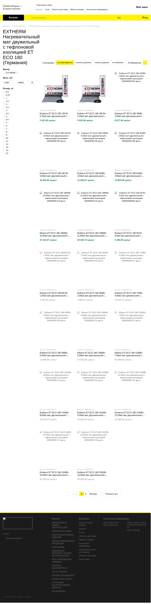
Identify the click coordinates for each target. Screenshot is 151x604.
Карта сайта (84, 559)
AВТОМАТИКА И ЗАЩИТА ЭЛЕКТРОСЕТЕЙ (59, 525)
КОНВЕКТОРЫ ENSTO (62, 579)
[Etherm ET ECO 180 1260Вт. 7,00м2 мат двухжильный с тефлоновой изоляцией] (131, 327)
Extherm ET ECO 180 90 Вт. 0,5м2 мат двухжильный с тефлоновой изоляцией (128, 236)
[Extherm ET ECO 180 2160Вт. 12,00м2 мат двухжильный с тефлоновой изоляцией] (131, 387)
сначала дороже (101, 62)
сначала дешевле (83, 62)
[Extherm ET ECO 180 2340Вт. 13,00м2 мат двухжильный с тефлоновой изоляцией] (56, 447)
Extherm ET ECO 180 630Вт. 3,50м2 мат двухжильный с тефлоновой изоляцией (91, 176)
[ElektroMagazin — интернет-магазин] (17, 523)
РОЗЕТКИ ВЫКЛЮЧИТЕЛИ (59, 566)
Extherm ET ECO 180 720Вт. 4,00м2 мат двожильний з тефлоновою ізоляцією (129, 296)
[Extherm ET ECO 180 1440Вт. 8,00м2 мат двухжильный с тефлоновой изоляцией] (56, 387)
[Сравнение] (127, 17)
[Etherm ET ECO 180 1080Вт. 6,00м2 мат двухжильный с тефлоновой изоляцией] (93, 327)
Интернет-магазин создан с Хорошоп (17, 597)
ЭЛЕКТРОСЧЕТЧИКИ (61, 531)
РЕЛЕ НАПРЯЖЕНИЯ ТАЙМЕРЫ (61, 560)
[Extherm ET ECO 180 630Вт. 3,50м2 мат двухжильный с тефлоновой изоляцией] (93, 148)
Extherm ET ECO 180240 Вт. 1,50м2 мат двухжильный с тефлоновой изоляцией (54, 296)
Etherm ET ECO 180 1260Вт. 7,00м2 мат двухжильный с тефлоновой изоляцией (129, 355)
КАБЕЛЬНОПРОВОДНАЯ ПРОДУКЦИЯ (63, 542)
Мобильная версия (14, 538)
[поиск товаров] (29, 17)
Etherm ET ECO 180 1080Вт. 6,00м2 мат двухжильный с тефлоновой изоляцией (91, 355)
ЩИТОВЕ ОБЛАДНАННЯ (63, 575)
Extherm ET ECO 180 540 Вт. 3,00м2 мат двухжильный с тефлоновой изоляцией (54, 176)
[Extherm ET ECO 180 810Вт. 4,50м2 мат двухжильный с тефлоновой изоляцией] (131, 148)
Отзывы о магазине (87, 555)
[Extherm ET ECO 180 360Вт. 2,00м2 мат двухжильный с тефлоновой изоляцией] (93, 267)
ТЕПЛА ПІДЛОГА (59, 572)
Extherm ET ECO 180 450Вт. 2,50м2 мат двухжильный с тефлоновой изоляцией (129, 116)
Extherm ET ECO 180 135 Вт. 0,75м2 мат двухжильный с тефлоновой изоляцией (54, 116)
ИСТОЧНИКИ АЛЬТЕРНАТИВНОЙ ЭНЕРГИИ (61, 585)
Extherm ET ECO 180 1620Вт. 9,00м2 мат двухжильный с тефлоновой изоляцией (92, 415)
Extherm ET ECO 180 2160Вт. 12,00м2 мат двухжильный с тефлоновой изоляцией (129, 415)
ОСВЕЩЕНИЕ (58, 547)
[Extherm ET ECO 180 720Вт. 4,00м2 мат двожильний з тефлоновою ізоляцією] (131, 267)
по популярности (64, 62)
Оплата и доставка (60, 10)
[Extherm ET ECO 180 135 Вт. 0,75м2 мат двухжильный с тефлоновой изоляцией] (56, 88)
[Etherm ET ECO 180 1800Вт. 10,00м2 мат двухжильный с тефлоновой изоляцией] (56, 208)
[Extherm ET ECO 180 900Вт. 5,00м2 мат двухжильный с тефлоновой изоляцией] (56, 327)
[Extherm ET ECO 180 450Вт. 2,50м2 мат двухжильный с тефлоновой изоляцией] (131, 88)
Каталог (39, 10)
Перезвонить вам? (44, 5)
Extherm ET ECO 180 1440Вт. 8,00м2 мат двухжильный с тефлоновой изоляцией (54, 415)
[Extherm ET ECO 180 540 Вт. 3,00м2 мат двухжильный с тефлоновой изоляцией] (56, 148)
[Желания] (133, 17)
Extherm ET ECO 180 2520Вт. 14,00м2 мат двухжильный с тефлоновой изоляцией (92, 475)
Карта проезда (133, 530)
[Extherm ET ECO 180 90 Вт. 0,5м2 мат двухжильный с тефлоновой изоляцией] (131, 208)
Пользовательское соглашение (87, 550)
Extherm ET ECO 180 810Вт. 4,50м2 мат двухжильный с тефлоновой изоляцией (129, 176)
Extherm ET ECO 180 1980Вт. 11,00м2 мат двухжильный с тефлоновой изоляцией (92, 236)
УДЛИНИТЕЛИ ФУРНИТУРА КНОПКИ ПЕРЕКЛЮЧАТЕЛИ (62, 553)
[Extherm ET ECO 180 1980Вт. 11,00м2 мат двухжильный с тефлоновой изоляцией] (93, 208)
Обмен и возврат (77, 10)
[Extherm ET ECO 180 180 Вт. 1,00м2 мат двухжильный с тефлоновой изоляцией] (93, 88)
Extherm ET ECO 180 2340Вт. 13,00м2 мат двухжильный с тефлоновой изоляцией (54, 475)
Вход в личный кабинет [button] (85, 524)
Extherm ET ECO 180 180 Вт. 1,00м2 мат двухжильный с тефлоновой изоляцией (91, 116)
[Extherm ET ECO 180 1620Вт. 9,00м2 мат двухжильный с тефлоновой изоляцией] (93, 387)
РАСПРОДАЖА (58, 591)
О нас (47, 10)
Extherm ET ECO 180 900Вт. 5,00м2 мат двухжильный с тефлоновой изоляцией (54, 355)
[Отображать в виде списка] (149, 63)
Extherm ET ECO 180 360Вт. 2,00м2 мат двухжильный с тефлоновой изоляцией (91, 296)
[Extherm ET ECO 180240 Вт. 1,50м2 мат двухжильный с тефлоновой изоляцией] (56, 267)
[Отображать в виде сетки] (145, 63)
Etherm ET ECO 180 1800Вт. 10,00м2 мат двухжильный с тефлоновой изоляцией (54, 236)
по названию (117, 62)
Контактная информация (97, 10)
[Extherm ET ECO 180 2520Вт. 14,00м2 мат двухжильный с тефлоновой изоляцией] (93, 447)
